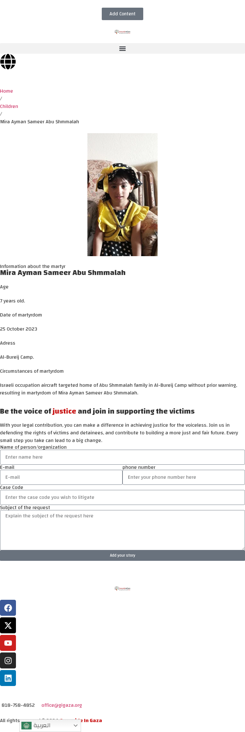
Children (9, 106)
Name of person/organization (33, 447)
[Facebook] (8, 608)
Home (6, 91)
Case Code (11, 487)
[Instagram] (8, 660)
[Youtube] (8, 643)
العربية (41, 725)
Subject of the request (25, 507)
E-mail (7, 467)
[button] (122, 48)
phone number (138, 467)
